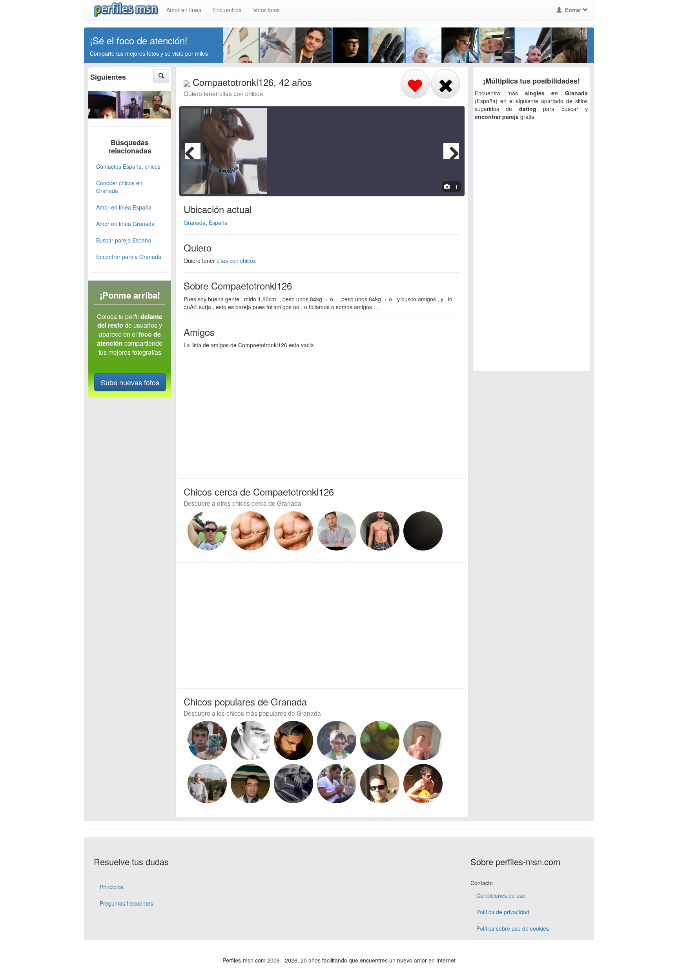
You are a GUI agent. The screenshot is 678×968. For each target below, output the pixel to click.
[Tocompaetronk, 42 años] (293, 531)
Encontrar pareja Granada (128, 257)
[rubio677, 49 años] (207, 783)
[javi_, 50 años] (336, 783)
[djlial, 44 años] (423, 783)
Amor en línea (183, 10)
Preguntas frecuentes (126, 903)
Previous (192, 151)
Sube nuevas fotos (130, 382)
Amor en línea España (123, 207)
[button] (161, 75)
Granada (195, 222)
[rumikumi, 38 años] (293, 740)
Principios (112, 887)
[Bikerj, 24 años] (423, 531)
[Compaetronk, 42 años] (379, 531)
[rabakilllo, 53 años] (250, 783)
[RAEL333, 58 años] (336, 740)
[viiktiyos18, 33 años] (250, 740)
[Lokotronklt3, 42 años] (336, 531)
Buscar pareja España (123, 240)
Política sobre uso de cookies (512, 928)
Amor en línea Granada (125, 224)
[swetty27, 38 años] (102, 104)
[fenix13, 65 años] (129, 104)
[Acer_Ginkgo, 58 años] (157, 104)
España (218, 222)
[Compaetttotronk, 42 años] (250, 531)
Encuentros (227, 10)
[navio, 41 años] (379, 740)
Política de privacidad (502, 912)
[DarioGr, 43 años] (379, 783)
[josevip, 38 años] (207, 740)
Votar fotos (266, 10)
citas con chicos (236, 260)
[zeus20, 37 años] (423, 740)
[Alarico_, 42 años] (207, 531)
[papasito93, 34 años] (293, 783)
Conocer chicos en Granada (119, 187)
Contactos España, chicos (128, 166)
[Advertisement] (317, 412)
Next (451, 151)
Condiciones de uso (500, 895)
